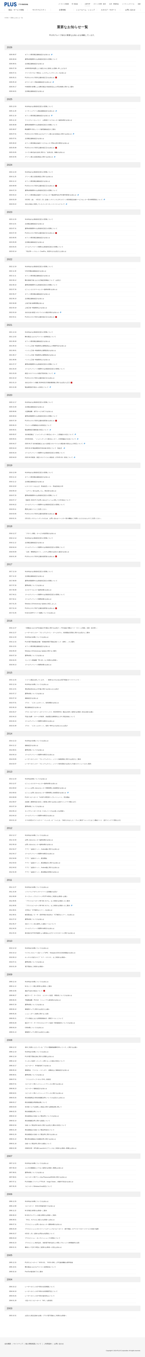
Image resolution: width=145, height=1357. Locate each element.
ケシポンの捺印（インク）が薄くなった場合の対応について (45, 1061)
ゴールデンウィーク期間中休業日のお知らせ (39, 721)
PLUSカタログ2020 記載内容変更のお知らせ (39, 420)
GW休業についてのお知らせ (34, 1027)
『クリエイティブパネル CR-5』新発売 (38, 1079)
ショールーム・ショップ (85, 10)
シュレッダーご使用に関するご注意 (36, 1014)
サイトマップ (18, 1344)
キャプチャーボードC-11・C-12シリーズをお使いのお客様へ (45, 811)
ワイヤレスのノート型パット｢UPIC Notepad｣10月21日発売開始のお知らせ (50, 953)
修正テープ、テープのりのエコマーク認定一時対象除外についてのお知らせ (50, 1023)
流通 (139, 4)
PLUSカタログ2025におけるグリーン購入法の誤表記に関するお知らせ (48, 134)
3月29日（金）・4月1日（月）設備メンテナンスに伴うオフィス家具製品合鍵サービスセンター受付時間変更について (64, 199)
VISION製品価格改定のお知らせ (35, 271)
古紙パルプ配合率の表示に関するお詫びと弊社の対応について (45, 1125)
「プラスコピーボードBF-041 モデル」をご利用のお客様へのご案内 (47, 901)
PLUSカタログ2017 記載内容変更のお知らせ (39, 608)
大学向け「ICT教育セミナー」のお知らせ (38, 910)
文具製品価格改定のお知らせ (34, 64)
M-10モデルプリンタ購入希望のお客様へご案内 (40, 1215)
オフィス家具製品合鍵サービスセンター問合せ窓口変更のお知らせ (47, 143)
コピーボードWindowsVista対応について (38, 1186)
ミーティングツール (128, 4)
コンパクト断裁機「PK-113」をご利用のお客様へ (41, 660)
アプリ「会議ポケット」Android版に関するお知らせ (42, 849)
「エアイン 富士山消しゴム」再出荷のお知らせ (40, 491)
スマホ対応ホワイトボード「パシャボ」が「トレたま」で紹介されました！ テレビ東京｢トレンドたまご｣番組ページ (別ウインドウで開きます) (73, 820)
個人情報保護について (33, 1344)
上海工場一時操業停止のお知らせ (36, 308)
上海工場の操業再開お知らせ (34, 303)
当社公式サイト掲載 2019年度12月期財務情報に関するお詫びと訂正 (47, 382)
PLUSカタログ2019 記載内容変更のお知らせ (39, 514)
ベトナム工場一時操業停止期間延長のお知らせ (40, 350)
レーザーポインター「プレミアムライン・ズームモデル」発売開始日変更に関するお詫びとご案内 (57, 632)
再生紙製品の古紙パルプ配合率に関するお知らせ (41, 1134)
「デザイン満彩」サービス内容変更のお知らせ (40, 533)
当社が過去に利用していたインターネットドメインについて (45, 204)
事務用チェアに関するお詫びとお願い (37, 1009)
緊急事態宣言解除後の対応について (36, 430)
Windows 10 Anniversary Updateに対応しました (40, 604)
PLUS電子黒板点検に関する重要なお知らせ (39, 1056)
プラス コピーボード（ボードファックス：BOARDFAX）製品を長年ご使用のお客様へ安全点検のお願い (59, 712)
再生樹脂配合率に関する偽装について (37, 1121)
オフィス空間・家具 (100, 4)
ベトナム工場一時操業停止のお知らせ (37, 360)
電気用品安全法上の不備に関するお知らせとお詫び (42, 689)
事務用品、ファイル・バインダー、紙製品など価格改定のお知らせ (47, 1070)
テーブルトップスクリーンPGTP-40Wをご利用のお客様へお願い (46, 896)
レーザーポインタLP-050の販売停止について (40, 1296)
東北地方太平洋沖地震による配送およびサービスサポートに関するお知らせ (50, 933)
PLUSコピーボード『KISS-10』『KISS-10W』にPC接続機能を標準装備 (49, 1262)
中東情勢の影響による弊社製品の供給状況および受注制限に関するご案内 (49, 87)
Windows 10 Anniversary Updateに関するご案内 (40, 651)
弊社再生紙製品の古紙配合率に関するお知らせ (40, 1139)
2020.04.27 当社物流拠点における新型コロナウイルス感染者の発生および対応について (54, 443)
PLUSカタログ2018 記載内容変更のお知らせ (39, 556)
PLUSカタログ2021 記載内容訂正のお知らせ (39, 378)
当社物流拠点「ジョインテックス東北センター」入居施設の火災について (49, 434)
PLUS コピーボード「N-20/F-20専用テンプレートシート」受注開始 (47, 797)
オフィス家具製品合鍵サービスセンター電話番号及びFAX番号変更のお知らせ (50, 195)
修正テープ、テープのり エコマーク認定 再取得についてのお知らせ (48, 995)
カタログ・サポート (108, 10)
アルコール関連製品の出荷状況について (38, 425)
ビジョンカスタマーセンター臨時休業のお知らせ (41, 289)
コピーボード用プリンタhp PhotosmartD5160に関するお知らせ (46, 1177)
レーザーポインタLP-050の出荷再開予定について (41, 1291)
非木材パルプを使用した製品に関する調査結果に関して (43, 1107)
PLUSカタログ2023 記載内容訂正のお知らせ (39, 233)
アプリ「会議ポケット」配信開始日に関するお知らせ (42, 863)
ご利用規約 (48, 1344)
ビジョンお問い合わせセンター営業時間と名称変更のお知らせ (45, 788)
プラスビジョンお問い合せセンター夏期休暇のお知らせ (43, 1224)
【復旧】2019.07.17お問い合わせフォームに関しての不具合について (47, 500)
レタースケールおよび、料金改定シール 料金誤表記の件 (44, 486)
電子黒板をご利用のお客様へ (34, 966)
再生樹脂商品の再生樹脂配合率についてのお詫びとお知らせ (45, 1098)
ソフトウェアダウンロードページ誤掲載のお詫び (41, 892)
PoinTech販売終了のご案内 (34, 1271)
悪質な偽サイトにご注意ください (36, 509)
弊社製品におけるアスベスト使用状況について (40, 337)
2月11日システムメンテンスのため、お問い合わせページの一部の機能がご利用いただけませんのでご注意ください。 (63, 518)
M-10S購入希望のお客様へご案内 (36, 1210)
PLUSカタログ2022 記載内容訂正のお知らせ (39, 317)
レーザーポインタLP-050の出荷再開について (40, 1287)
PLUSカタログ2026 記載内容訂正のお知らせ (39, 77)
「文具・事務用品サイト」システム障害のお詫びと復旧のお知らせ (47, 552)
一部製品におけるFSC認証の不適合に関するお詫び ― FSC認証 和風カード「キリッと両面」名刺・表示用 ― (61, 628)
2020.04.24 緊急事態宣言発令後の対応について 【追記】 (44, 448)
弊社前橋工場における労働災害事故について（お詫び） (43, 280)
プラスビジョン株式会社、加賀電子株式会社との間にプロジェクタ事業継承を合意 (52, 1243)
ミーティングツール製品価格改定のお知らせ (39, 111)
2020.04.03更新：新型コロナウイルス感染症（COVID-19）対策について (49, 457)
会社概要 (8, 1344)
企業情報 (62, 10)
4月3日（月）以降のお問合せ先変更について (39, 1233)
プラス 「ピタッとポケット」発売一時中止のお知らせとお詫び (46, 726)
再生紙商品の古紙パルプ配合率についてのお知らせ (42, 1116)
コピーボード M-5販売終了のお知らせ (38, 1065)
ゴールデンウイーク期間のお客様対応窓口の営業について (44, 247)
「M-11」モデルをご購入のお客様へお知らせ (40, 1220)
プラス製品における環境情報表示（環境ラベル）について (44, 1018)
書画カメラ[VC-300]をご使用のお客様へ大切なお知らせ (43, 1247)
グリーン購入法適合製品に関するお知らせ (39, 157)
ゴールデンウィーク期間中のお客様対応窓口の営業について (45, 369)
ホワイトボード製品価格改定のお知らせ (38, 82)
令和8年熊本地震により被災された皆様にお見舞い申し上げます (46, 68)
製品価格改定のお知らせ (33, 707)
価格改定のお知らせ (31, 698)
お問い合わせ (130, 10)
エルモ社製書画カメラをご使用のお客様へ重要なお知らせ (44, 1168)
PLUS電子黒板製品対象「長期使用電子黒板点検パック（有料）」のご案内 (49, 642)
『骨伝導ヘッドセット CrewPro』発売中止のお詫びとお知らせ (45, 251)
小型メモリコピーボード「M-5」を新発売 (38, 1300)
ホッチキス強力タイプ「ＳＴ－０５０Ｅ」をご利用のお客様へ (45, 957)
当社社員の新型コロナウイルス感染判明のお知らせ (42, 312)
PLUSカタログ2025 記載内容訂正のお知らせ (39, 148)
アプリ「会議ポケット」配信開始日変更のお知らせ (42, 872)
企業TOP (87, 4)
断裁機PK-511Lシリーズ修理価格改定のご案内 (40, 129)
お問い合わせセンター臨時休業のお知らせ (39, 840)
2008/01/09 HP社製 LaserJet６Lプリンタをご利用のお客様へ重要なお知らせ (50, 1148)
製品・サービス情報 (16, 10)
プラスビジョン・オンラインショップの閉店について (42, 1238)
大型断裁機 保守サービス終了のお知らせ (39, 411)
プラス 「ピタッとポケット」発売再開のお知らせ (42, 703)
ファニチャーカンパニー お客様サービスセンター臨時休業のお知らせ (48, 120)
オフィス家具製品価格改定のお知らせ (37, 54)
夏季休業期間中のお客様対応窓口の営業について (41, 59)
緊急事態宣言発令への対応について (36, 387)
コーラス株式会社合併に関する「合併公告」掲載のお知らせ (45, 152)
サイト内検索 (65, 4)
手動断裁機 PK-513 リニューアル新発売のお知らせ (43, 1000)
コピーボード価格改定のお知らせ (36, 1088)
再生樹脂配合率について (33, 1111)
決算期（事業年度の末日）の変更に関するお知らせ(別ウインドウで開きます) (50, 802)
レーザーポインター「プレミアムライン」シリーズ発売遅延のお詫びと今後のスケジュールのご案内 (58, 764)
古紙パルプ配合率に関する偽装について (38, 1143)
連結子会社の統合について (34, 991)
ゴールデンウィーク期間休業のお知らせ (38, 599)
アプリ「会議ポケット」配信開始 (36, 858)
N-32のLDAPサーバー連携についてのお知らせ (40, 613)
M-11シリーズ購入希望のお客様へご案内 (38, 986)
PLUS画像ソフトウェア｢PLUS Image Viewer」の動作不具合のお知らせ (49, 1182)
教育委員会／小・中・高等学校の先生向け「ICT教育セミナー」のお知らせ (49, 915)
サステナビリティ (39, 10)
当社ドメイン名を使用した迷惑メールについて (40, 924)
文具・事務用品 (114, 4)
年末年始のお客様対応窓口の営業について (39, 106)
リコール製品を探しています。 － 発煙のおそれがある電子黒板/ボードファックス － (53, 680)
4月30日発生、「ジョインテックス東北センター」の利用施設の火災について (50, 439)
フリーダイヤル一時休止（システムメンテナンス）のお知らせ (45, 73)
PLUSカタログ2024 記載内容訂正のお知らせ (39, 186)
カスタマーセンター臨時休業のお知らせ (38, 590)
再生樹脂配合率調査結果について (36, 1102)
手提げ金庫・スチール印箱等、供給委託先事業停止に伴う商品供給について (50, 716)
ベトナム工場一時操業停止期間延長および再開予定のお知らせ (45, 346)
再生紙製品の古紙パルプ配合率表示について (39, 1130)
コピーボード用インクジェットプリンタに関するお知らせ (44, 1084)
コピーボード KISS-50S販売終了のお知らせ (40, 1206)
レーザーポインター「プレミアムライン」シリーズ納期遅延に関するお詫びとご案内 (53, 759)
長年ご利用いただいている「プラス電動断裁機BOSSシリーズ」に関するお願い (51, 1047)
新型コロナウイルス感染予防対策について (39, 373)
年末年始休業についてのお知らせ (36, 779)
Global (76, 4)
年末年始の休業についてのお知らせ (36, 637)
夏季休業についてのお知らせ (34, 585)
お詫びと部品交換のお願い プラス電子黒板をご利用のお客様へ (46, 1315)
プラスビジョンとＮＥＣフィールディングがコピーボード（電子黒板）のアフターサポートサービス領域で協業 (62, 1229)
